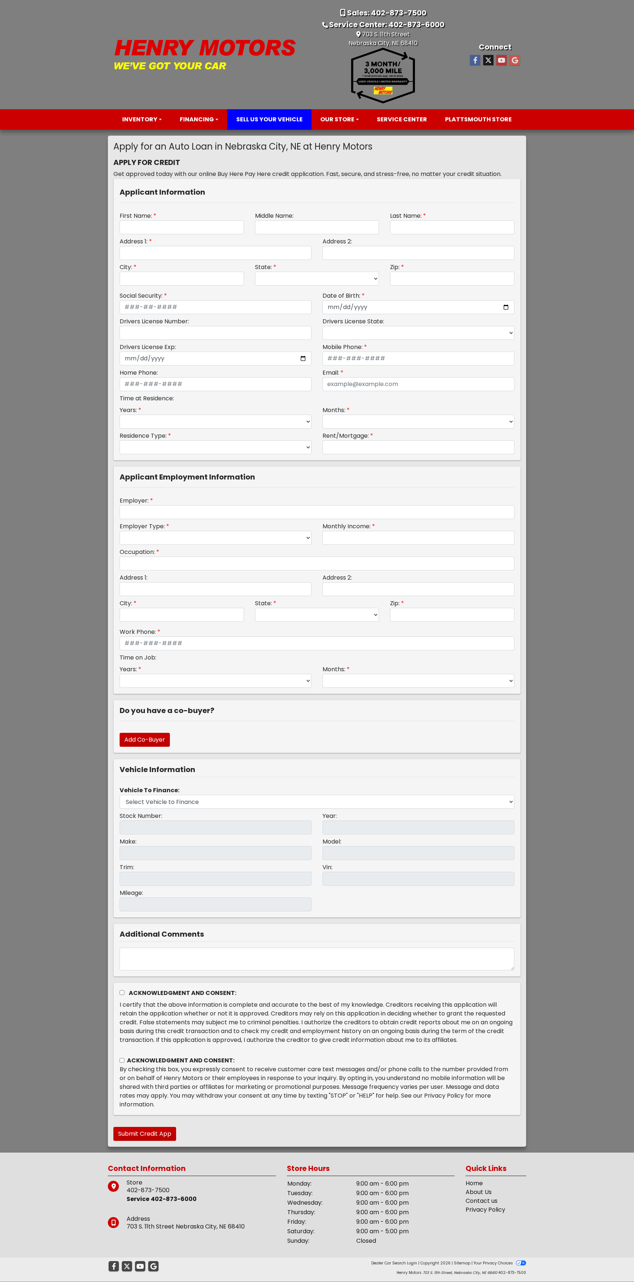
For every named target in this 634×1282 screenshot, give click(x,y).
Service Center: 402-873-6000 (386, 24)
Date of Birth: (341, 295)
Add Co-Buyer (144, 739)
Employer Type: (142, 526)
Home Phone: (139, 372)
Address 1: (133, 241)
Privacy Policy (444, 1095)
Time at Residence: (147, 398)
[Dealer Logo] (205, 54)
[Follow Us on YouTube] (501, 60)
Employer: (134, 500)
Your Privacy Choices (494, 1263)
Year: (330, 816)
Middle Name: (274, 216)
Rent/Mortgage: (346, 435)
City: (126, 267)
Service (138, 1199)
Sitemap (462, 1263)
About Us (479, 1192)
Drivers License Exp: (148, 347)
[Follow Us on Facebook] (475, 60)
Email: (331, 372)
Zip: (395, 267)
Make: (128, 841)
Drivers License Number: (154, 321)
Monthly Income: (347, 526)
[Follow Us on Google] (515, 60)
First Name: (136, 216)
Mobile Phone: (342, 347)
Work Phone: (138, 632)
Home (474, 1183)
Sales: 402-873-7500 (386, 13)
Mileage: (131, 893)
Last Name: (406, 216)
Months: (334, 410)
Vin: (327, 867)
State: (263, 267)
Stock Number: (141, 816)
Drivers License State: (353, 321)
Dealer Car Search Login (394, 1263)
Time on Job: (138, 657)
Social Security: (141, 295)
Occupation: (137, 552)
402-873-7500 (148, 1190)
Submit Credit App (144, 1133)
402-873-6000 (174, 1199)
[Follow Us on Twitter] (488, 60)
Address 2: (337, 241)
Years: (128, 410)
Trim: (127, 867)
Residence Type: (143, 435)
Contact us (482, 1201)
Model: (332, 841)
